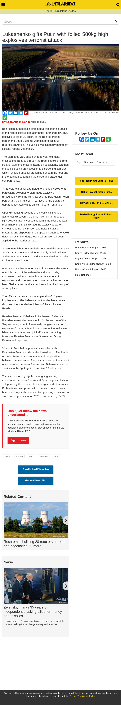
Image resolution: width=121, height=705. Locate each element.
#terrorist (19, 456)
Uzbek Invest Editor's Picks (96, 192)
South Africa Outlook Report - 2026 (93, 264)
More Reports (82, 275)
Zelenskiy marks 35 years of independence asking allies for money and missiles (33, 611)
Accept (73, 696)
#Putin (30, 456)
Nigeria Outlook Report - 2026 (91, 258)
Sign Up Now (18, 440)
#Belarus (7, 456)
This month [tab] (102, 162)
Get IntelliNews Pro (35, 480)
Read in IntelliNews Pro (36, 469)
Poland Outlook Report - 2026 (90, 247)
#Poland (57, 456)
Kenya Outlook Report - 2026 (90, 253)
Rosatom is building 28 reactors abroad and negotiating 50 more (34, 544)
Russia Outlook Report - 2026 (90, 269)
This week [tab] (89, 162)
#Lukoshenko (43, 456)
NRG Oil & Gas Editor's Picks (96, 203)
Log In (48, 11)
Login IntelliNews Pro (65, 11)
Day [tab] (79, 162)
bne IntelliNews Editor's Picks (96, 181)
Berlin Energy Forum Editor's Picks (96, 216)
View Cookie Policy (86, 696)
